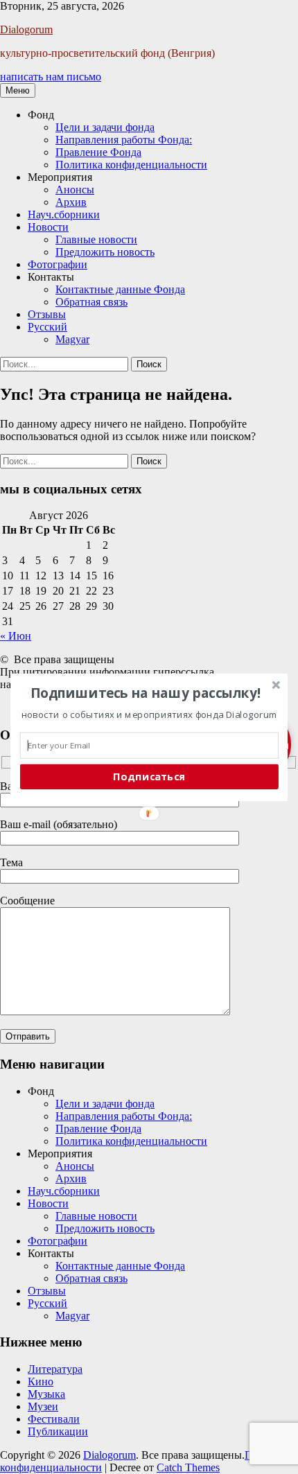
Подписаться (149, 776)
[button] (146, 692)
